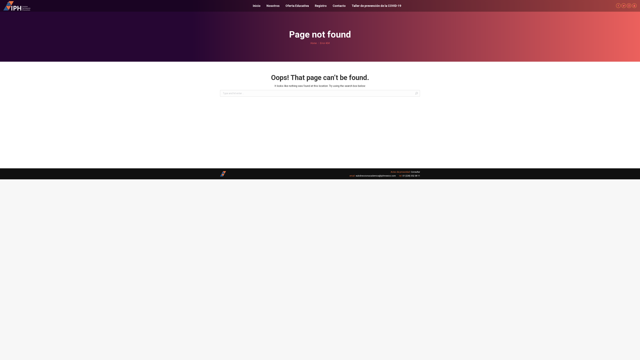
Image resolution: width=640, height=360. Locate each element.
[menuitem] (256, 6)
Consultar (415, 172)
